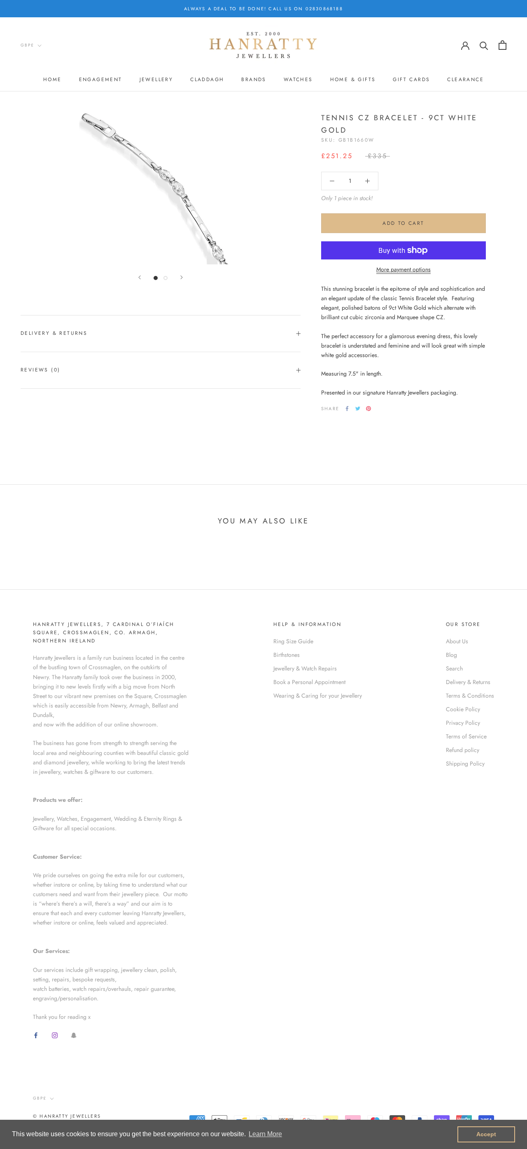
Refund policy (462, 750)
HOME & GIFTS (353, 79)
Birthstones (286, 655)
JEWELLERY (156, 79)
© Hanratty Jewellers (67, 1116)
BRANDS (253, 79)
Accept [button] (486, 1134)
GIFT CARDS (411, 79)
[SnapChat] (74, 1034)
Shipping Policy (465, 763)
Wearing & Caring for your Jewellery (317, 695)
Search (454, 668)
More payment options (403, 269)
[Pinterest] (368, 408)
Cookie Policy (463, 709)
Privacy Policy (463, 723)
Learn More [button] (265, 1133)
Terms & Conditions (470, 695)
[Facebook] (347, 408)
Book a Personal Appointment (309, 682)
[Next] (181, 277)
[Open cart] (502, 45)
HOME (52, 79)
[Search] (484, 45)
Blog (451, 655)
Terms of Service (466, 736)
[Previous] (139, 277)
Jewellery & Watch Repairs (305, 668)
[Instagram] (55, 1034)
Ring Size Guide (293, 641)
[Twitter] (357, 408)
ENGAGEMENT (100, 79)
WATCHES (298, 79)
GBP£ (27, 45)
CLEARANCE (465, 79)
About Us (457, 641)
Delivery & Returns (54, 333)
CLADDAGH (207, 79)
